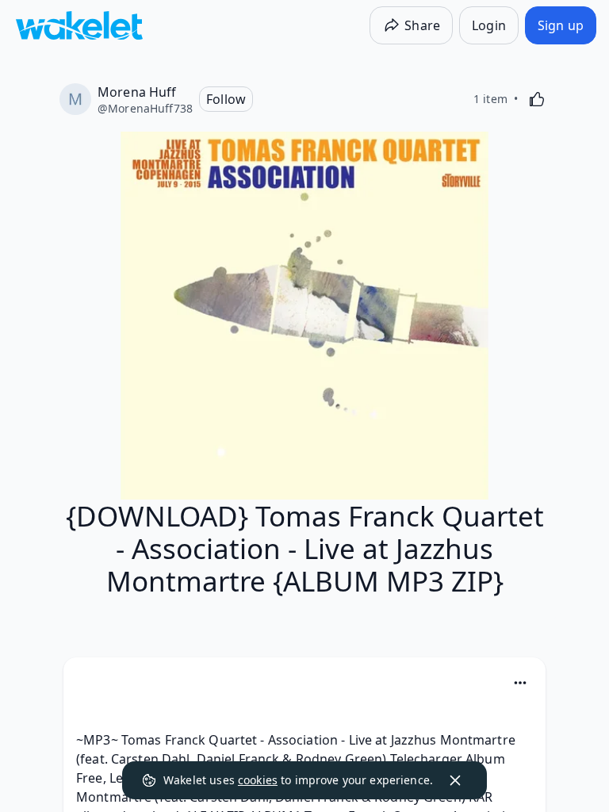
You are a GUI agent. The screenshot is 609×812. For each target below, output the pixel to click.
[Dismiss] (455, 780)
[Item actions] (520, 682)
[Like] (537, 99)
